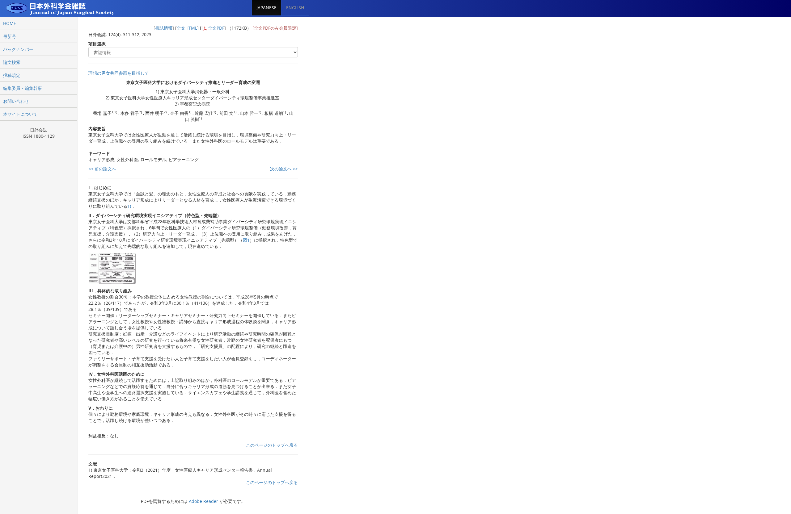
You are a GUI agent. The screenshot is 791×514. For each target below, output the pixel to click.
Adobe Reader (203, 501)
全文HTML (187, 28)
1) (129, 206)
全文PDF (216, 28)
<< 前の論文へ (102, 169)
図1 (246, 240)
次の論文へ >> (284, 169)
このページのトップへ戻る (272, 445)
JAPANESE (266, 7)
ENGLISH (295, 7)
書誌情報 (163, 28)
